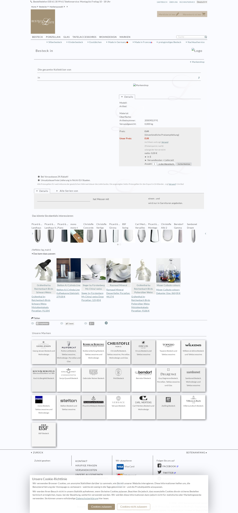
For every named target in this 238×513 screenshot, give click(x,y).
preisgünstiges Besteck (170, 42)
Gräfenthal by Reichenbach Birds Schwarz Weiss (43, 289)
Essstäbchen (95, 42)
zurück (37, 452)
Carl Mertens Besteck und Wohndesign (143, 408)
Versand (164, 142)
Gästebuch (162, 2)
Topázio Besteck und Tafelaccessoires (168, 353)
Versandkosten (86, 470)
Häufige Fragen (86, 465)
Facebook (169, 466)
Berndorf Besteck (143, 378)
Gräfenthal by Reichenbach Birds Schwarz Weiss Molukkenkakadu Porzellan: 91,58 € (41, 303)
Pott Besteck (118, 378)
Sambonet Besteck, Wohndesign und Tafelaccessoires (193, 382)
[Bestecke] (68, 7)
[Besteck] (65, 7)
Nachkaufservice (196, 42)
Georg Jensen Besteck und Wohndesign (44, 353)
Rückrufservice (187, 2)
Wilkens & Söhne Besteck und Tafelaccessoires (193, 353)
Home (33, 7)
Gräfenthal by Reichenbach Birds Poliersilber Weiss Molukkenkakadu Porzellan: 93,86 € (140, 303)
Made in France (142, 42)
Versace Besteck (118, 406)
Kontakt (81, 461)
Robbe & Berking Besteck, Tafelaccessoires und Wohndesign (93, 354)
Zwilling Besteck (168, 406)
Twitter (168, 473)
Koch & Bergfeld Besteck (43, 378)
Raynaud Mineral (118, 285)
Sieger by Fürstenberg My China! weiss (94, 287)
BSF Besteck (44, 433)
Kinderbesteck (75, 42)
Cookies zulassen (101, 506)
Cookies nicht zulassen (133, 506)
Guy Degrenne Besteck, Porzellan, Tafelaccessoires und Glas (168, 382)
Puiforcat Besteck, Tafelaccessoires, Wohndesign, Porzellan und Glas (68, 356)
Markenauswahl (56, 7)
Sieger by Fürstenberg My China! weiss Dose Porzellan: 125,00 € (92, 297)
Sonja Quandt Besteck (68, 378)
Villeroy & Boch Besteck (193, 406)
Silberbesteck (55, 42)
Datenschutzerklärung (87, 498)
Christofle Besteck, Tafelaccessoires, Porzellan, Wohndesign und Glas (118, 354)
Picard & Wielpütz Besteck (94, 406)
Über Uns (173, 2)
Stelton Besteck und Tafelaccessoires (68, 408)
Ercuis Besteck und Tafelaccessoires (144, 353)
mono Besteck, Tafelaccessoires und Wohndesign (43, 409)
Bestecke (43, 7)
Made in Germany (117, 42)
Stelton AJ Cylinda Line (68, 285)
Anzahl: (148, 164)
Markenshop (198, 62)
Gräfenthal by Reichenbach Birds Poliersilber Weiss (143, 289)
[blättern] (33, 234)
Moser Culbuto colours (168, 285)
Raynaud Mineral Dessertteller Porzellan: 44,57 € (118, 293)
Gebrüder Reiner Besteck (93, 378)
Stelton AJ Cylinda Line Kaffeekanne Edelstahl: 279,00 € (68, 293)
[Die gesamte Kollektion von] (199, 78)
